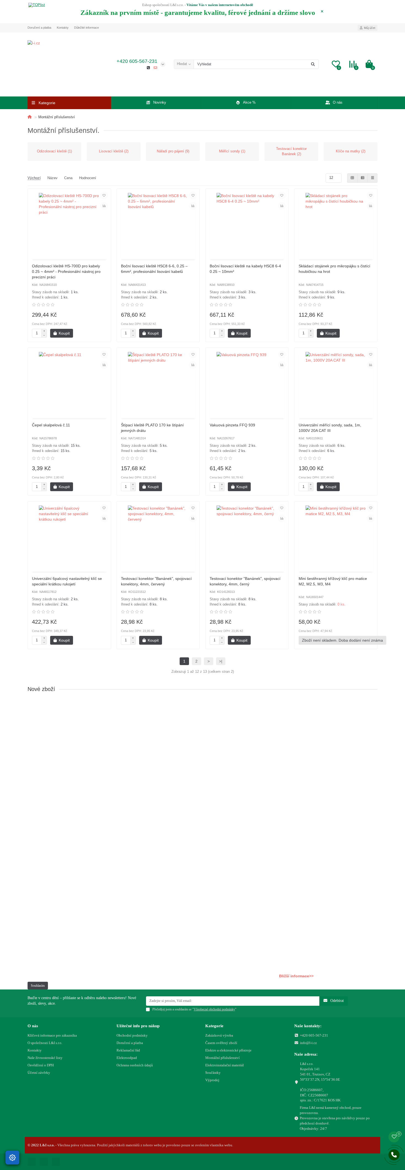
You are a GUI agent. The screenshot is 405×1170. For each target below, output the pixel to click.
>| (220, 661)
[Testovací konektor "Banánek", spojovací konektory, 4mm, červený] (158, 537)
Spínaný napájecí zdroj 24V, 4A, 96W (61, 807)
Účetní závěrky (39, 1073)
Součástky (213, 1073)
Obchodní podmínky (132, 1035)
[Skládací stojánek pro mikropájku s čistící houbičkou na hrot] (336, 224)
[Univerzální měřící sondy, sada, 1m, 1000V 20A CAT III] (336, 383)
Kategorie (214, 1025)
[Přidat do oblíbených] (104, 195)
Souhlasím (38, 986)
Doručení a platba (39, 27)
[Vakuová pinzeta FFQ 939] (247, 383)
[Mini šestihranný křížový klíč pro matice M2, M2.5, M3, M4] (336, 537)
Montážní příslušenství (222, 1058)
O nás (337, 102)
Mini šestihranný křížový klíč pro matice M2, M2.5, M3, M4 (333, 581)
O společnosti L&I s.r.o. (45, 1043)
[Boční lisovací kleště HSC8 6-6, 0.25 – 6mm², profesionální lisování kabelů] (158, 224)
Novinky (159, 102)
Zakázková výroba (219, 1035)
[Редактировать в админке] (12, 1157)
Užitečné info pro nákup (138, 1025)
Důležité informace (86, 27)
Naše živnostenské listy (45, 1058)
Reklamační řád (128, 1050)
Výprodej (212, 1080)
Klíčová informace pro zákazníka (52, 1035)
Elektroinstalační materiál (224, 1065)
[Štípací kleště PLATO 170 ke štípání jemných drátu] (158, 383)
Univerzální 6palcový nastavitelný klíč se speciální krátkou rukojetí (67, 581)
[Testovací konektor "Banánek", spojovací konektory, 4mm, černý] (247, 537)
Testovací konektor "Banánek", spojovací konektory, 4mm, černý (245, 581)
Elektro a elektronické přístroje (228, 1050)
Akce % (249, 102)
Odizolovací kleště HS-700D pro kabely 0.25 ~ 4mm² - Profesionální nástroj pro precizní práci (66, 271)
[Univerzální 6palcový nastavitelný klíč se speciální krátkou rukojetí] (69, 537)
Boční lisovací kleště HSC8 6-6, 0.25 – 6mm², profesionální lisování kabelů (154, 269)
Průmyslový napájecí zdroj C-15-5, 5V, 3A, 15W (70, 897)
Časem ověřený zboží (221, 1043)
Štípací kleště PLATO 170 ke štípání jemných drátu (152, 428)
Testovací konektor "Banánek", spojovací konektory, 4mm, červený (156, 581)
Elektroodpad (127, 1058)
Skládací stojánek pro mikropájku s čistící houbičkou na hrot (334, 269)
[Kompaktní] (372, 178)
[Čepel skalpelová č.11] (69, 383)
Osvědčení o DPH (41, 1065)
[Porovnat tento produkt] (104, 206)
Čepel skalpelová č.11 (51, 425)
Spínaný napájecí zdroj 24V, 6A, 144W (62, 717)
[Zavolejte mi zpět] (393, 1154)
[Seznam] (362, 178)
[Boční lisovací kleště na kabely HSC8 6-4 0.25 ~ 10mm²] (247, 224)
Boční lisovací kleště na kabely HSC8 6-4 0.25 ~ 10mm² (245, 269)
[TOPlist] (36, 5)
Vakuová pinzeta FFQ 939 (232, 425)
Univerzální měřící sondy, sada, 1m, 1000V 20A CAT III (330, 428)
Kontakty (63, 27)
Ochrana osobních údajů (135, 1065)
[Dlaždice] (352, 178)
